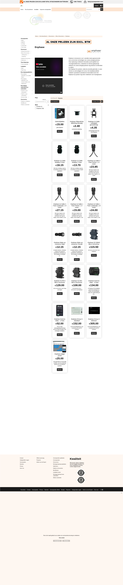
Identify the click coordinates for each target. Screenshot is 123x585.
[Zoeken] (101, 9)
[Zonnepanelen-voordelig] (30, 5)
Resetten (60, 98)
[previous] (101, 489)
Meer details (61, 537)
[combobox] (54, 101)
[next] (102, 489)
